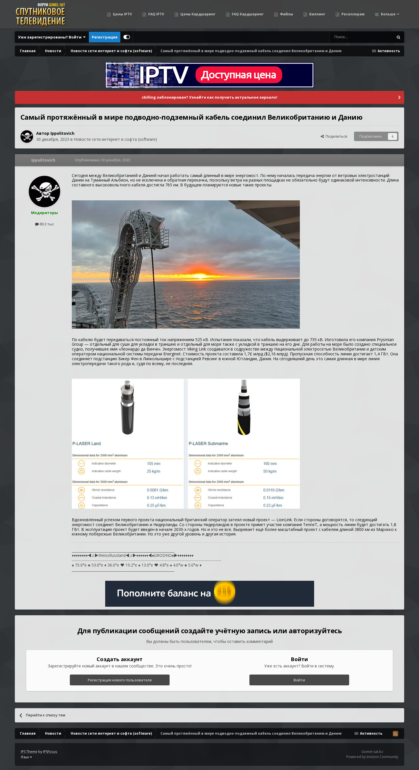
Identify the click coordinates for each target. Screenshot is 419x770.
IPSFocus (50, 751)
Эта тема (378, 36)
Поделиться (335, 136)
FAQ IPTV (155, 14)
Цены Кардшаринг (197, 14)
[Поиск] (398, 37)
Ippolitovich (62, 133)
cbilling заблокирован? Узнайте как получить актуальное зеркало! (209, 97)
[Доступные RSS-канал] (395, 733)
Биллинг (316, 14)
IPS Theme (29, 751)
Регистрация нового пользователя (120, 680)
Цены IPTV (122, 14)
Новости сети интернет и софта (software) (115, 139)
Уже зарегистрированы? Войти (50, 37)
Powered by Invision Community (372, 756)
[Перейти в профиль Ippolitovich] (27, 136)
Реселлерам (353, 14)
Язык (25, 757)
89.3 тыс (46, 224)
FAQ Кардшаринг (247, 14)
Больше (388, 14)
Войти (299, 680)
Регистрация (104, 37)
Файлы (286, 14)
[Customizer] (127, 37)
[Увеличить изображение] (186, 264)
